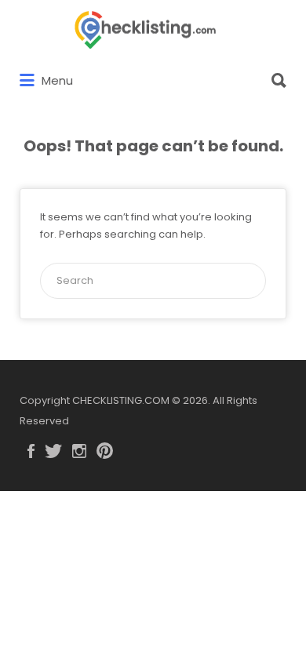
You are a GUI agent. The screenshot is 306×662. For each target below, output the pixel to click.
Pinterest (105, 451)
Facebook (31, 451)
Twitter (53, 451)
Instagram (79, 451)
